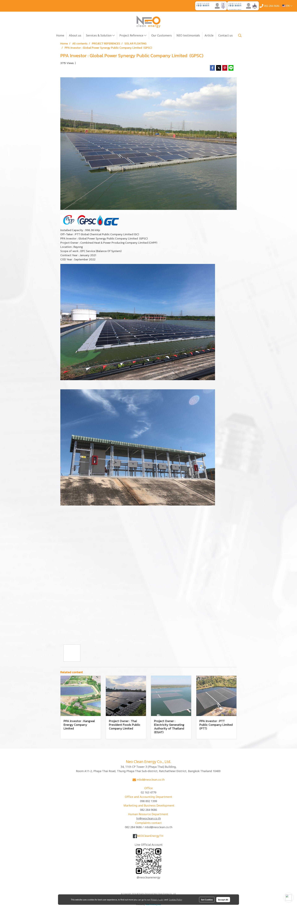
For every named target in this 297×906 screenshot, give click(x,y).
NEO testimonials (188, 35)
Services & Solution (99, 35)
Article (209, 35)
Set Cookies (207, 899)
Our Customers (161, 35)
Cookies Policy (175, 899)
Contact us (225, 35)
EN (288, 6)
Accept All (223, 899)
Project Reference (131, 35)
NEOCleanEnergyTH (150, 836)
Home (60, 35)
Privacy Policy (157, 899)
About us (75, 35)
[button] (240, 35)
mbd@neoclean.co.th (151, 780)
